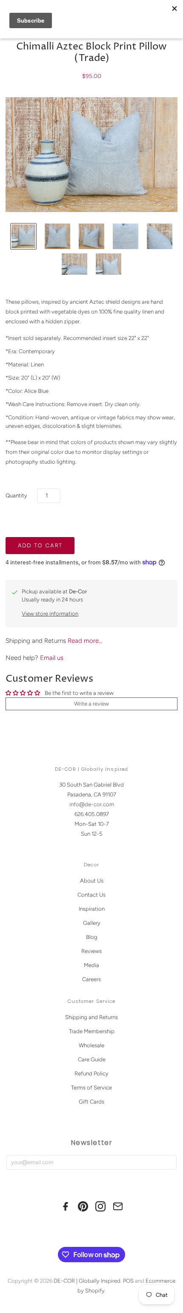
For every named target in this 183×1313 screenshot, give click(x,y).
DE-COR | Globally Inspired (87, 1281)
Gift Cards (91, 1101)
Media (91, 965)
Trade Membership (91, 1031)
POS (128, 1281)
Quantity (16, 495)
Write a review (91, 703)
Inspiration (92, 909)
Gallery (91, 923)
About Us (91, 880)
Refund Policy (91, 1073)
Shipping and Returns (91, 1017)
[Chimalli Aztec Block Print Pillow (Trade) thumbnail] (23, 236)
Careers (91, 979)
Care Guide (92, 1059)
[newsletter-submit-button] (168, 1163)
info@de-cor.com (91, 804)
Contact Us (91, 895)
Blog (91, 937)
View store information (50, 613)
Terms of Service (91, 1087)
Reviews (91, 951)
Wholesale (91, 1045)
